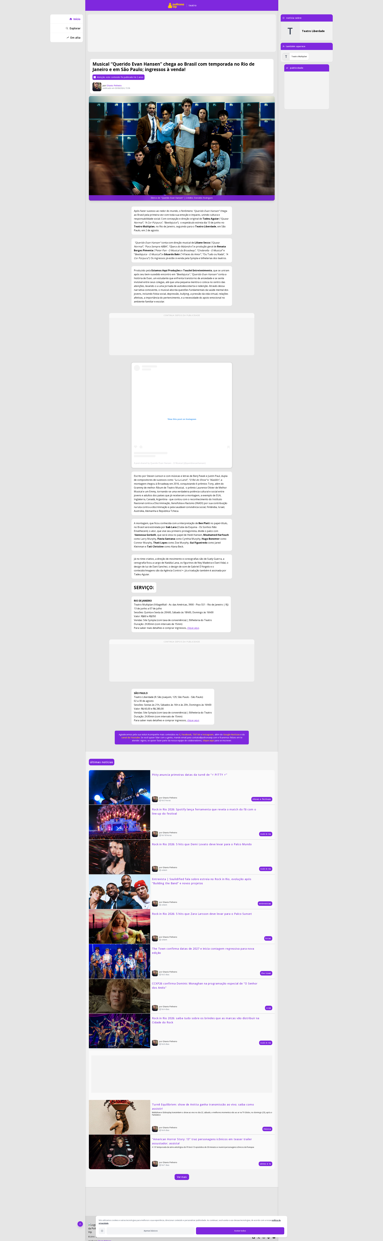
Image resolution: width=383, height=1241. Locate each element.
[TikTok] (269, 1237)
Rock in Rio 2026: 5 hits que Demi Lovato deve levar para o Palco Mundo (202, 844)
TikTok (196, 734)
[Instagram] (263, 1237)
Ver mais (182, 1177)
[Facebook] (253, 1237)
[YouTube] (274, 1237)
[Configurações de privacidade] (102, 1231)
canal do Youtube (130, 737)
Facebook (187, 734)
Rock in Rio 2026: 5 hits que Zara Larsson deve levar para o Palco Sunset (202, 914)
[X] (258, 1237)
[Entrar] (80, 1224)
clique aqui (193, 628)
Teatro (193, 5)
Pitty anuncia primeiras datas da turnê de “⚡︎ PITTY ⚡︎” (189, 774)
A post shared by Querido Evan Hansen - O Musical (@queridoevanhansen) (170, 463)
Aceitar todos (240, 1230)
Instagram (207, 734)
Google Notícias (231, 734)
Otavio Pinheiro (114, 85)
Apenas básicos (151, 1230)
